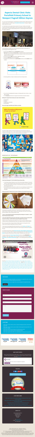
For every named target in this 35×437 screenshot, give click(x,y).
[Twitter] (15, 371)
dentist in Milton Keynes (23, 260)
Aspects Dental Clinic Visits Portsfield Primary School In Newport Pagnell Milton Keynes (17, 15)
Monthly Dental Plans (15, 261)
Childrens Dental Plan (12, 237)
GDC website (24, 429)
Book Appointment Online (25, 2)
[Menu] (33, 2)
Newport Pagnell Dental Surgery (19, 268)
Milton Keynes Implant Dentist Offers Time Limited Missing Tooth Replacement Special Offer (18, 405)
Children (28, 226)
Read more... (20, 356)
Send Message (6, 315)
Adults (24, 226)
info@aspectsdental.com (18, 420)
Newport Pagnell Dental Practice (25, 267)
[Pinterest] (18, 371)
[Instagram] (21, 371)
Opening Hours (16, 2)
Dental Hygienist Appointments (26, 230)
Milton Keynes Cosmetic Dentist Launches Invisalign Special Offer (13, 330)
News (19, 261)
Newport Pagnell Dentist (28, 268)
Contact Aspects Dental (14, 235)
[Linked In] (17, 371)
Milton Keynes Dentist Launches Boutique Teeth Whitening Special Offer (14, 329)
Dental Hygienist (17, 260)
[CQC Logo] (7, 360)
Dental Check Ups (17, 230)
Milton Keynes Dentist (8, 261)
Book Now (5, 284)
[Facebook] (14, 371)
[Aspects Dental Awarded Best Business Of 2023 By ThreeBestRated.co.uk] (18, 383)
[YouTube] (20, 371)
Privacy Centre (11, 428)
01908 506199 (18, 419)
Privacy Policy (16, 428)
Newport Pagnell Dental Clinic (15, 267)
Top (33, 435)
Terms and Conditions (22, 428)
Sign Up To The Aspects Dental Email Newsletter (18, 374)
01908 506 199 (16, 1)
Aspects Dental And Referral (10, 260)
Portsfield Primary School (19, 22)
